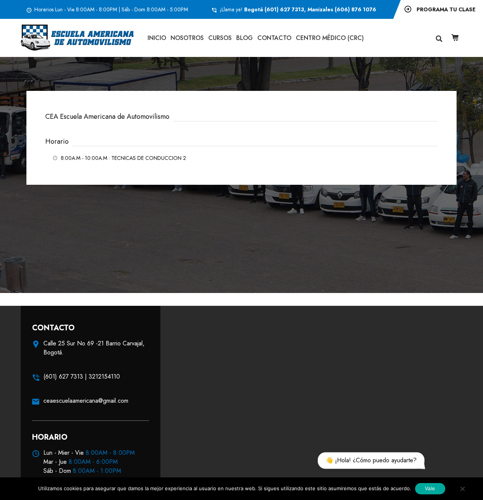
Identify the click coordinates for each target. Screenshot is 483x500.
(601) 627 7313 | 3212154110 (81, 376)
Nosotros (187, 38)
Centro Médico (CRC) (330, 38)
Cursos (220, 38)
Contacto (274, 38)
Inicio (157, 38)
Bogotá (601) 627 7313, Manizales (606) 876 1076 (310, 9)
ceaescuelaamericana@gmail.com (85, 400)
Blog (244, 38)
